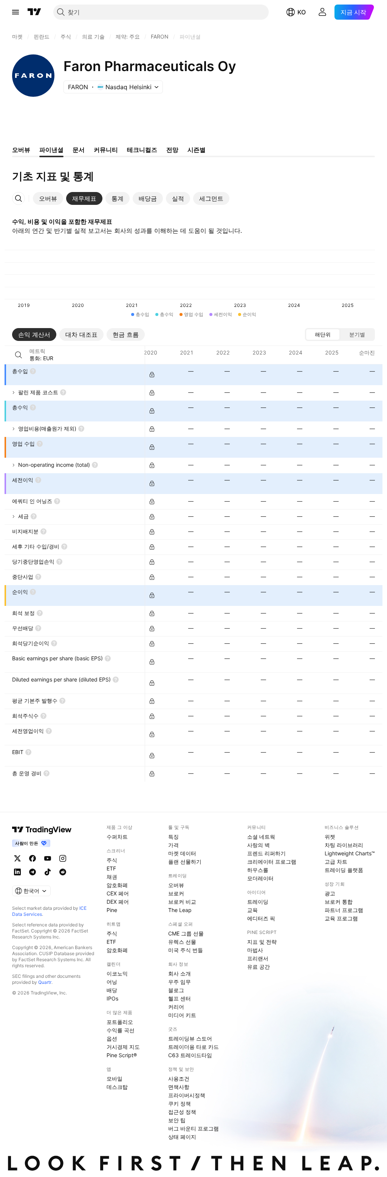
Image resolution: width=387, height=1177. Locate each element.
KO (301, 12)
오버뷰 (176, 885)
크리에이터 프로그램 (271, 861)
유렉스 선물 (182, 942)
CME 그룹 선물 (186, 933)
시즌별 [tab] (196, 149)
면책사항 (178, 1087)
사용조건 (178, 1078)
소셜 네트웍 (261, 836)
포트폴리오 (120, 1022)
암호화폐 (117, 885)
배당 (112, 990)
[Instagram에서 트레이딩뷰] (62, 858)
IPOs (112, 998)
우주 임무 (179, 982)
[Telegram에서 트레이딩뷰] (32, 872)
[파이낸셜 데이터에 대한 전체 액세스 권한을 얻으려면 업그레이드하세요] (152, 374)
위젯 (330, 836)
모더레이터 (260, 878)
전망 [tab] (172, 149)
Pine (112, 910)
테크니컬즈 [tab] (142, 149)
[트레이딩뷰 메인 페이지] (34, 12)
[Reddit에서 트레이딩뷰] (62, 872)
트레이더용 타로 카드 (193, 1047)
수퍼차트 (117, 836)
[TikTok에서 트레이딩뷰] (47, 872)
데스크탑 (117, 1087)
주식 (112, 860)
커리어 (176, 1007)
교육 (252, 910)
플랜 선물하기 (184, 861)
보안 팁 (177, 1120)
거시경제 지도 (123, 1047)
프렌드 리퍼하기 (266, 853)
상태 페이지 (182, 1137)
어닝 (112, 982)
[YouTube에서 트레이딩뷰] (47, 858)
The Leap (180, 910)
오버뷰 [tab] (21, 149)
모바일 (114, 1078)
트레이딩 (257, 901)
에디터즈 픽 (261, 918)
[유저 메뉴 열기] (322, 12)
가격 (173, 845)
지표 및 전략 (262, 942)
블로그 (176, 990)
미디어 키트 (182, 1015)
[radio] (322, 334)
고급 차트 (336, 861)
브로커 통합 (339, 901)
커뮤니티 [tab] (106, 149)
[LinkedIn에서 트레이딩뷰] (17, 872)
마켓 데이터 (182, 853)
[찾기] (18, 354)
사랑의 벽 (258, 845)
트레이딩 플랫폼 (344, 870)
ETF (111, 868)
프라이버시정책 (186, 1095)
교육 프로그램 (341, 918)
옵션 (112, 1038)
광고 (330, 893)
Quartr (44, 982)
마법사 (255, 950)
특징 (173, 836)
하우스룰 (257, 870)
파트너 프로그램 (344, 910)
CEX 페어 (118, 893)
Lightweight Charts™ (350, 853)
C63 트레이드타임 (190, 1055)
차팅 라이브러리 (344, 845)
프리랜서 (257, 958)
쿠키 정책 (179, 1103)
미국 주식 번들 (185, 950)
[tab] (48, 198)
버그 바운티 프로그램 (193, 1128)
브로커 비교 (182, 901)
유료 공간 (258, 966)
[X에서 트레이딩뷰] (17, 858)
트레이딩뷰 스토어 (190, 1038)
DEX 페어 (118, 901)
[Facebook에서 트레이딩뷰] (32, 858)
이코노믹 (117, 973)
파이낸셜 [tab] (51, 149)
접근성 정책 (182, 1112)
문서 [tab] (79, 149)
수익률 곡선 (121, 1030)
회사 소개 (179, 973)
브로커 (176, 893)
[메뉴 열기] (15, 12)
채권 (112, 876)
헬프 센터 (179, 998)
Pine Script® (122, 1055)
